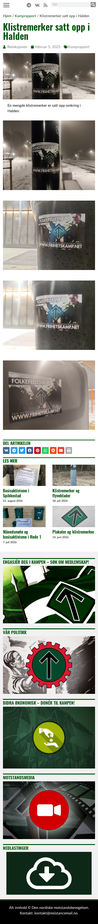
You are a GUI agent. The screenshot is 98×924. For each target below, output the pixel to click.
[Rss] (45, 5)
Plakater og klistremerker (73, 532)
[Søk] (93, 4)
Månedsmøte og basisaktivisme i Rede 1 (22, 534)
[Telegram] (28, 5)
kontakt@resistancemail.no (55, 913)
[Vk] (37, 5)
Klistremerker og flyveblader (66, 493)
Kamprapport (79, 47)
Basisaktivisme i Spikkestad (16, 493)
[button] (6, 5)
